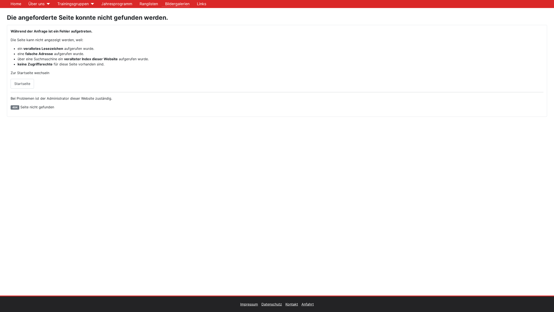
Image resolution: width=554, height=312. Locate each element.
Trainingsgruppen (73, 4)
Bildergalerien (177, 4)
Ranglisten (149, 4)
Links (201, 4)
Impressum (249, 304)
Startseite (22, 83)
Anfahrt (307, 304)
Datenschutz (271, 304)
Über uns (36, 4)
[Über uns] (47, 4)
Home (16, 4)
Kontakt (291, 304)
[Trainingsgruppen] (91, 4)
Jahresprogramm (116, 4)
